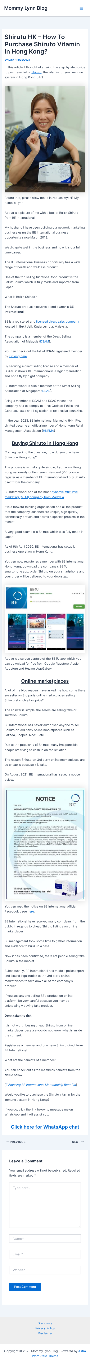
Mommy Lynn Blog (26, 8)
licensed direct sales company (57, 321)
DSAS (46, 391)
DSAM (44, 341)
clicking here (18, 356)
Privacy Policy (45, 1328)
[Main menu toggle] (81, 8)
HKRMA (48, 431)
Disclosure (45, 1323)
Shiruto (36, 72)
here (31, 911)
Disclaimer (45, 1333)
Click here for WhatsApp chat (45, 1127)
